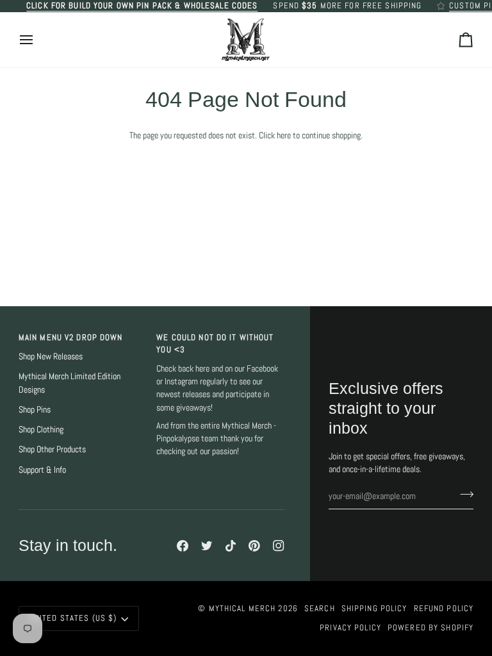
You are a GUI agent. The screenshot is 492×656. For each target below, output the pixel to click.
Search (319, 608)
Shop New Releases (51, 356)
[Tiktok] (231, 546)
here (284, 135)
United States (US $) (73, 618)
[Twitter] (207, 546)
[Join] (462, 494)
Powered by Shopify (430, 628)
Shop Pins (35, 409)
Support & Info (42, 469)
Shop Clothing (41, 429)
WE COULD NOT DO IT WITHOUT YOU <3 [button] (215, 343)
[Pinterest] (254, 546)
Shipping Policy (374, 608)
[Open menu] (38, 40)
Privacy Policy (350, 628)
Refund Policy (444, 608)
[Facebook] (182, 546)
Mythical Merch (242, 608)
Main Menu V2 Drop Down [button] (71, 337)
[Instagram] (278, 546)
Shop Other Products (52, 449)
